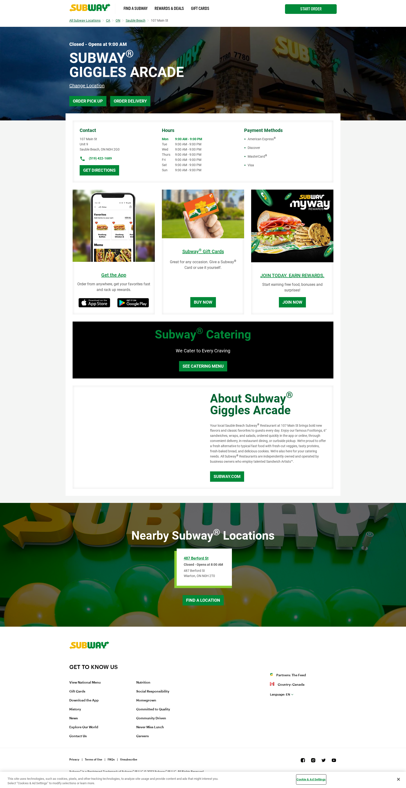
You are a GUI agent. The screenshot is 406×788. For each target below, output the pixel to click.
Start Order (311, 9)
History (75, 709)
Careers (142, 736)
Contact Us (78, 736)
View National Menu (85, 682)
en (280, 694)
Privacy (74, 759)
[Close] (398, 779)
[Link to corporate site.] (89, 660)
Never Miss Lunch (150, 727)
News (73, 718)
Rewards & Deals (169, 8)
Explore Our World (83, 727)
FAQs (111, 759)
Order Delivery (130, 101)
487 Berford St (196, 558)
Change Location (87, 85)
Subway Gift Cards (203, 251)
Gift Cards (200, 8)
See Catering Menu (203, 366)
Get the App (113, 275)
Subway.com (227, 476)
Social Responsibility (152, 691)
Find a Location (203, 600)
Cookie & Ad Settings (311, 779)
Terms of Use (93, 759)
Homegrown (146, 700)
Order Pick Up (88, 101)
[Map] (136, 437)
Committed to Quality (153, 709)
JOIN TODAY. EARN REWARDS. (292, 275)
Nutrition (143, 682)
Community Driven (151, 718)
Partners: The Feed (291, 675)
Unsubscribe (128, 759)
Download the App (84, 700)
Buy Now (203, 302)
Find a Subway (136, 8)
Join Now (292, 302)
